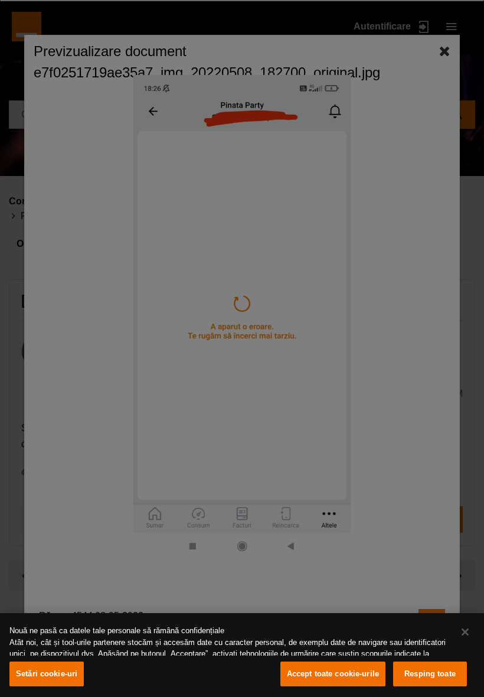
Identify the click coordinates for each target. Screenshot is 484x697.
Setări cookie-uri (46, 673)
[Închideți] (465, 632)
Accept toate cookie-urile (333, 673)
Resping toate (430, 673)
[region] (242, 655)
